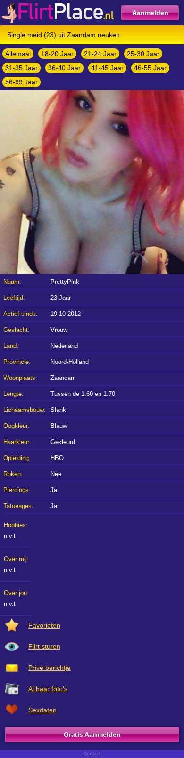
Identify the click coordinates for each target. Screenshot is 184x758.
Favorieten (44, 625)
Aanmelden (150, 12)
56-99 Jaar (21, 82)
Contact (92, 753)
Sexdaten (42, 710)
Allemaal (18, 53)
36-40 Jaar (64, 68)
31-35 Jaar (21, 68)
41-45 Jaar (107, 68)
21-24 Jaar (100, 53)
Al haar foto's (47, 689)
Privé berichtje (49, 667)
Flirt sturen (44, 646)
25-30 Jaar (143, 53)
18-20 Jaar (57, 53)
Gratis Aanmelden (92, 734)
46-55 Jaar (150, 68)
